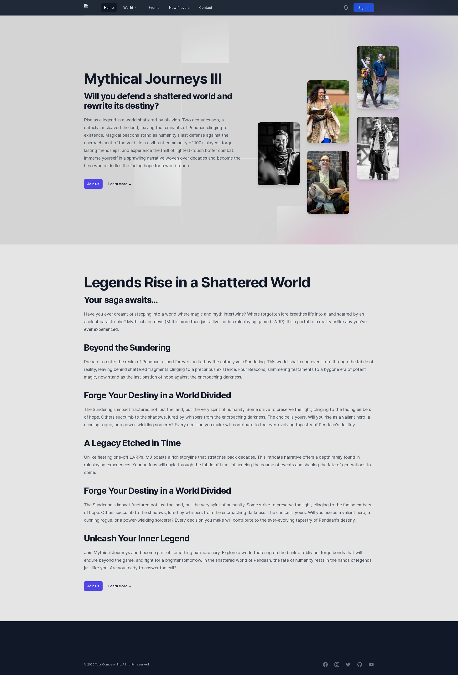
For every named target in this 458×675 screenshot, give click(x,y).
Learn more (119, 184)
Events (154, 7)
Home (109, 7)
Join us (93, 184)
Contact (205, 7)
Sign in (363, 7)
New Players (179, 7)
